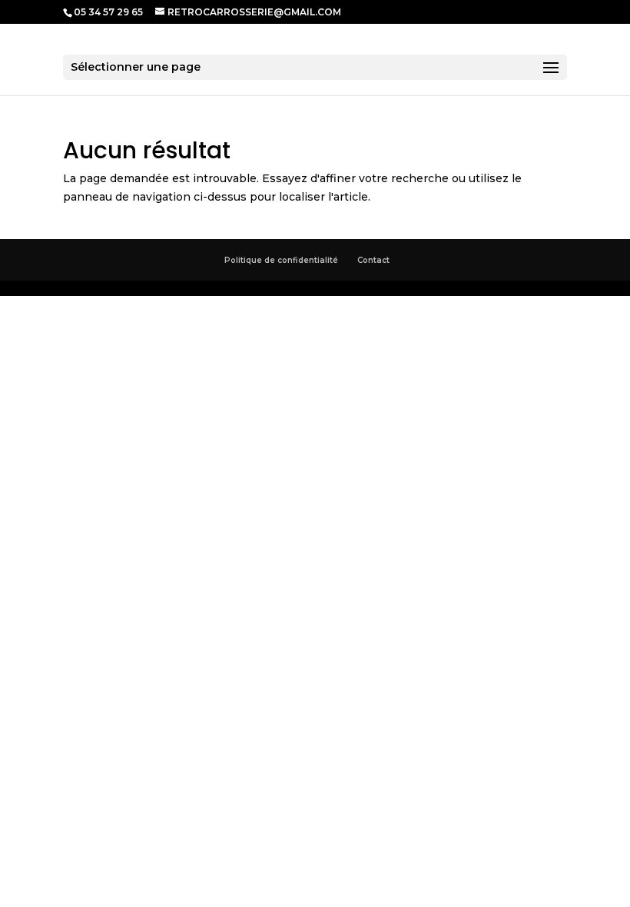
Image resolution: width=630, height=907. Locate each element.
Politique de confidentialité (281, 260)
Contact (373, 260)
